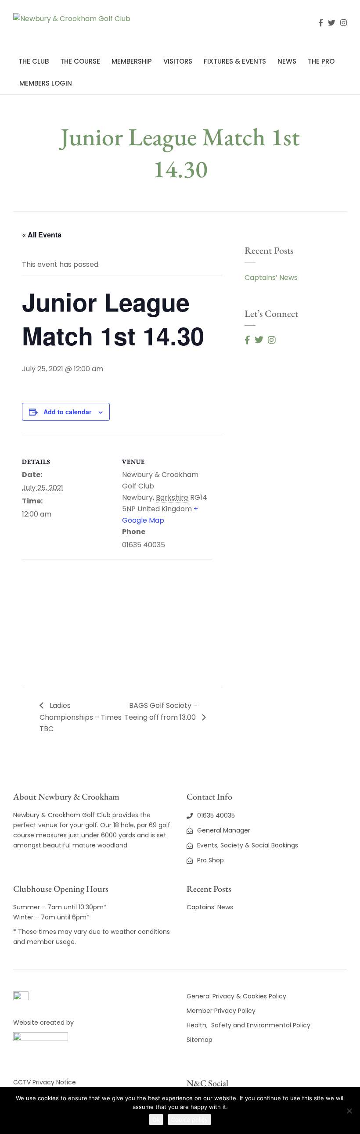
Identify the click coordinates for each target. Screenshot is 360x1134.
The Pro (321, 61)
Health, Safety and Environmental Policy (248, 1025)
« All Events (41, 235)
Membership (132, 61)
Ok (156, 1119)
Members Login (45, 83)
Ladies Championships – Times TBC (81, 717)
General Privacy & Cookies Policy (236, 996)
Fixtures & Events (235, 61)
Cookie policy (189, 1119)
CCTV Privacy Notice (44, 1082)
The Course (80, 61)
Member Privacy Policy (222, 1010)
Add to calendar (67, 411)
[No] (349, 1110)
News (286, 61)
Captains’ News (271, 278)
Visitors (177, 61)
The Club (33, 61)
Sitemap (199, 1039)
